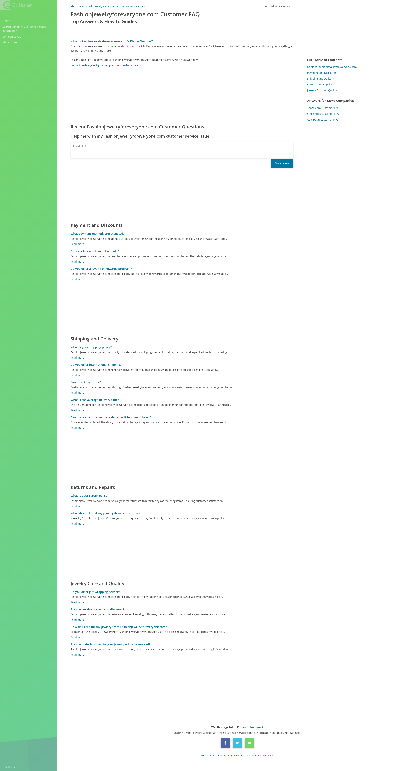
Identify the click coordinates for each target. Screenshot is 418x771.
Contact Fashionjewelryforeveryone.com (332, 67)
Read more (77, 244)
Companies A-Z (11, 36)
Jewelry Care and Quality (322, 90)
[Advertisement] (168, 95)
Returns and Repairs (319, 84)
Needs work (256, 727)
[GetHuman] (16, 5)
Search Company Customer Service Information (24, 29)
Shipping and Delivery (320, 78)
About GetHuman (13, 42)
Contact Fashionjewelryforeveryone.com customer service (107, 65)
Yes (244, 727)
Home (6, 21)
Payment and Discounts (322, 73)
